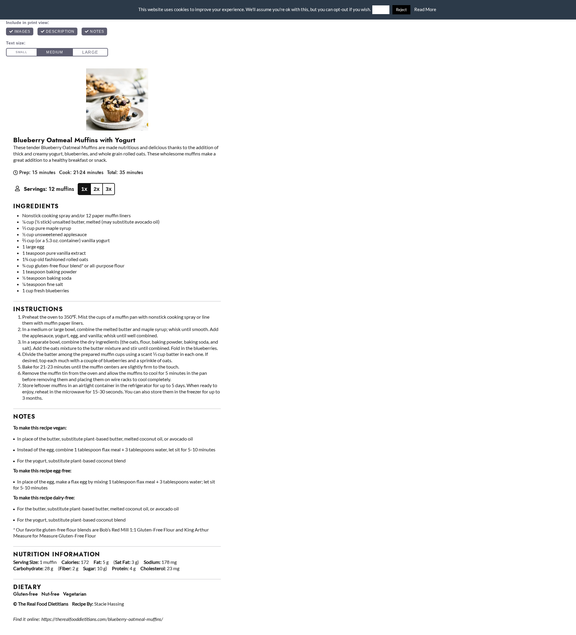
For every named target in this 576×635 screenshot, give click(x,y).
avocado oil (146, 221)
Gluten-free (25, 594)
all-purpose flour (107, 265)
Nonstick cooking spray (46, 215)
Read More (425, 9)
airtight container (97, 385)
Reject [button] (401, 9)
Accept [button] (381, 10)
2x (97, 189)
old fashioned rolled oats (63, 259)
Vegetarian (74, 594)
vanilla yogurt (96, 240)
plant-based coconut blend (98, 460)
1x (84, 189)
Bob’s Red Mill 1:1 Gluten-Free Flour (137, 529)
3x (109, 189)
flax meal (111, 449)
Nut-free (50, 594)
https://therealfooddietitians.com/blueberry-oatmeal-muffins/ (102, 619)
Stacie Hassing (109, 603)
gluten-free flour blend (58, 265)
